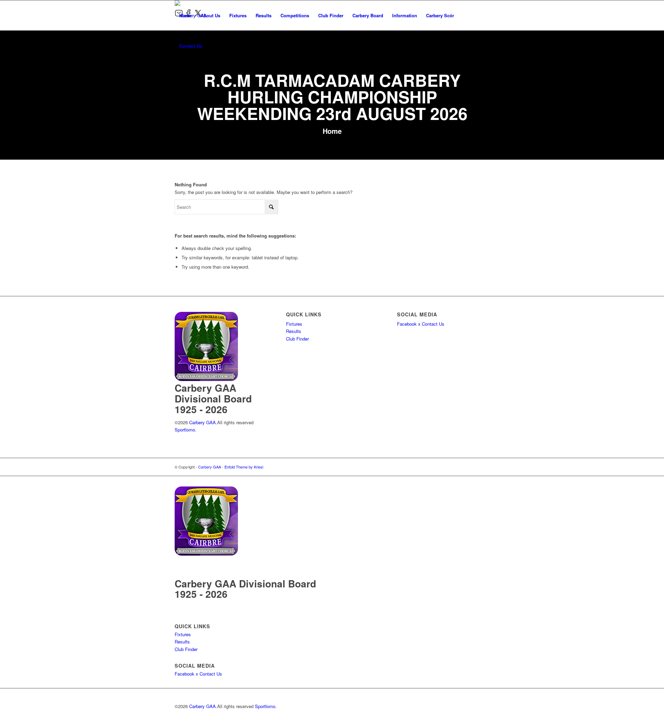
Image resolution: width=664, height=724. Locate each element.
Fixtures (294, 324)
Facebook (407, 324)
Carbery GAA (209, 467)
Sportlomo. (185, 429)
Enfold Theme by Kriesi (243, 467)
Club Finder (297, 338)
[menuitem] (185, 15)
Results (293, 331)
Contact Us (433, 324)
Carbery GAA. (202, 422)
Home (332, 131)
